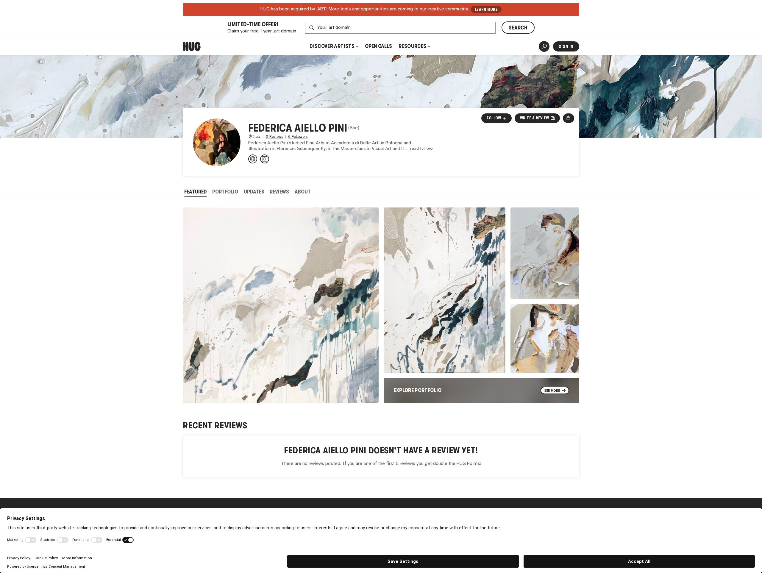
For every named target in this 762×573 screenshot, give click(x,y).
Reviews (279, 192)
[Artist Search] (544, 46)
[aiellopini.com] (252, 158)
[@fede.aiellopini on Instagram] (264, 158)
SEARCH (518, 28)
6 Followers (297, 137)
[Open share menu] (568, 118)
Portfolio (225, 192)
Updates (254, 192)
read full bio (421, 148)
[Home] (192, 46)
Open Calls (378, 46)
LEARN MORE (486, 9)
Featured (195, 192)
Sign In (566, 46)
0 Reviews (274, 137)
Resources (413, 46)
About (303, 192)
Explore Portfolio (418, 390)
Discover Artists (332, 46)
